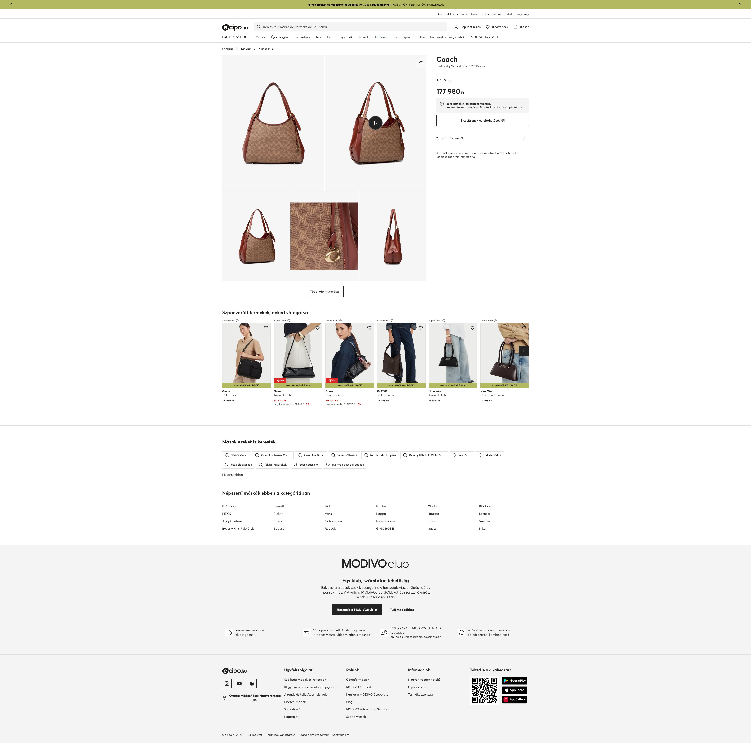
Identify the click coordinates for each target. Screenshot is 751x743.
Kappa (381, 514)
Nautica (433, 514)
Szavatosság (307, 709)
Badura (279, 528)
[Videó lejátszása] (376, 123)
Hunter (381, 506)
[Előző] (11, 4)
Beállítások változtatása (280, 735)
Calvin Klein (333, 521)
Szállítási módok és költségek (313, 679)
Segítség (522, 14)
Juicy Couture (232, 521)
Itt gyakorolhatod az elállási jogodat (313, 687)
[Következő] (740, 4)
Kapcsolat (305, 716)
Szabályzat (255, 735)
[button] (273, 123)
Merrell (279, 506)
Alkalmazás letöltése (464, 14)
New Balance (385, 521)
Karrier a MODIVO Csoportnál (375, 694)
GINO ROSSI (385, 528)
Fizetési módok (308, 702)
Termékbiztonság (434, 694)
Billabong (486, 506)
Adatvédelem (340, 735)
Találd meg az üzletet (496, 14)
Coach (447, 59)
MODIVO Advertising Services (375, 709)
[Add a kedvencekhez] (421, 63)
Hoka (328, 506)
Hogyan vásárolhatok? (437, 679)
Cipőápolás (430, 687)
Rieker (278, 514)
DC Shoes (229, 506)
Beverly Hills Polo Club (238, 528)
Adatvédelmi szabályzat (314, 735)
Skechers (485, 521)
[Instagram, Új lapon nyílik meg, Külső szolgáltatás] (227, 683)
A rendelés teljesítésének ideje (313, 694)
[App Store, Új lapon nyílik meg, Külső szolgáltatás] (514, 690)
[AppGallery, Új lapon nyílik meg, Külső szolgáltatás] (514, 700)
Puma (278, 521)
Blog (442, 14)
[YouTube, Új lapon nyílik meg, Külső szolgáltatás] (239, 683)
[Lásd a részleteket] (524, 138)
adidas (433, 521)
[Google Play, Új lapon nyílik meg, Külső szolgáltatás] (514, 681)
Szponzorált (228, 320)
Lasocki (484, 514)
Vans (328, 514)
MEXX (226, 514)
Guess (432, 528)
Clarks (432, 506)
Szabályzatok (369, 716)
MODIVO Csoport (375, 687)
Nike (482, 528)
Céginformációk (371, 679)
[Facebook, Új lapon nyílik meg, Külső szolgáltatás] (252, 683)
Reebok (330, 528)
